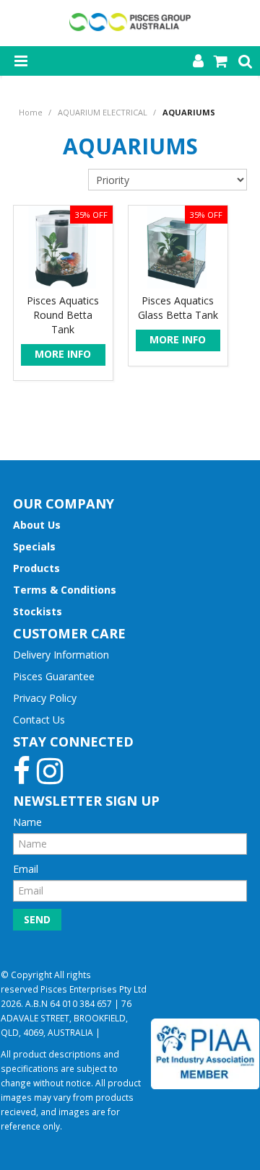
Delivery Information (61, 654)
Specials (34, 546)
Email (25, 869)
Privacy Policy (45, 698)
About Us (37, 525)
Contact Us (39, 719)
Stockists (37, 611)
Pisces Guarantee (54, 676)
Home (31, 112)
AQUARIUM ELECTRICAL (102, 112)
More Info (63, 354)
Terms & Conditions (64, 590)
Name (27, 822)
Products (36, 568)
